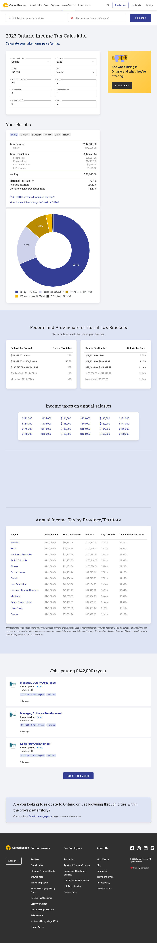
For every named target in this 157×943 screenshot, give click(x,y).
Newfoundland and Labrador (25, 590)
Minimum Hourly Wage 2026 (44, 921)
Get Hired (35, 859)
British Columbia (19, 560)
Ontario (14, 578)
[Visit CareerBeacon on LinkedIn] (146, 848)
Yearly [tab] (14, 134)
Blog (99, 865)
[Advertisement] (78, 478)
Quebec (15, 614)
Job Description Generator (76, 880)
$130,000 (105, 418)
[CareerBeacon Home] (15, 5)
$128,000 (85, 418)
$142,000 (105, 423)
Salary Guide (37, 915)
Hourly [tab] (66, 134)
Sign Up (149, 5)
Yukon (14, 548)
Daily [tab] (57, 134)
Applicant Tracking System (77, 865)
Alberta (14, 566)
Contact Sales (70, 892)
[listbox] (30, 61)
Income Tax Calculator (41, 898)
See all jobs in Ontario (78, 776)
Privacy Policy (103, 882)
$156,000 (124, 428)
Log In (138, 5)
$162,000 (66, 433)
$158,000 (27, 433)
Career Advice (37, 927)
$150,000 (66, 428)
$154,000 (105, 428)
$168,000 (124, 433)
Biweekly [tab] (36, 134)
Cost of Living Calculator (42, 909)
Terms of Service (105, 877)
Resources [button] (83, 5)
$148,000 (46, 428)
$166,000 (105, 433)
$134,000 (27, 423)
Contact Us (102, 871)
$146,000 (27, 428)
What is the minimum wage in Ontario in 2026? (34, 202)
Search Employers (52, 5)
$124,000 (46, 418)
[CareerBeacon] (17, 848)
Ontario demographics (40, 816)
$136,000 (46, 423)
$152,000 (85, 428)
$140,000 (85, 423)
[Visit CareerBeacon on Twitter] (152, 848)
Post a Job (120, 5)
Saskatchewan (18, 572)
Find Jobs (140, 18)
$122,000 (27, 418)
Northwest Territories (21, 554)
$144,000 (124, 423)
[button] (38, 683)
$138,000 (66, 423)
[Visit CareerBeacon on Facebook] (132, 848)
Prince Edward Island (21, 602)
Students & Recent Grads (43, 871)
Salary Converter (39, 904)
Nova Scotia (17, 608)
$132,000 (124, 418)
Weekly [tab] (47, 134)
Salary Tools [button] (67, 5)
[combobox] (38, 17)
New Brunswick (18, 584)
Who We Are (103, 859)
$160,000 (46, 433)
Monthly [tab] (25, 134)
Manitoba (15, 596)
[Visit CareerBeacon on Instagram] (139, 848)
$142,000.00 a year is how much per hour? (32, 197)
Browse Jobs (122, 85)
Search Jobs (36, 5)
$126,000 (66, 418)
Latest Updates (104, 888)
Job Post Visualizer (73, 886)
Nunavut (15, 542)
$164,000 (85, 433)
